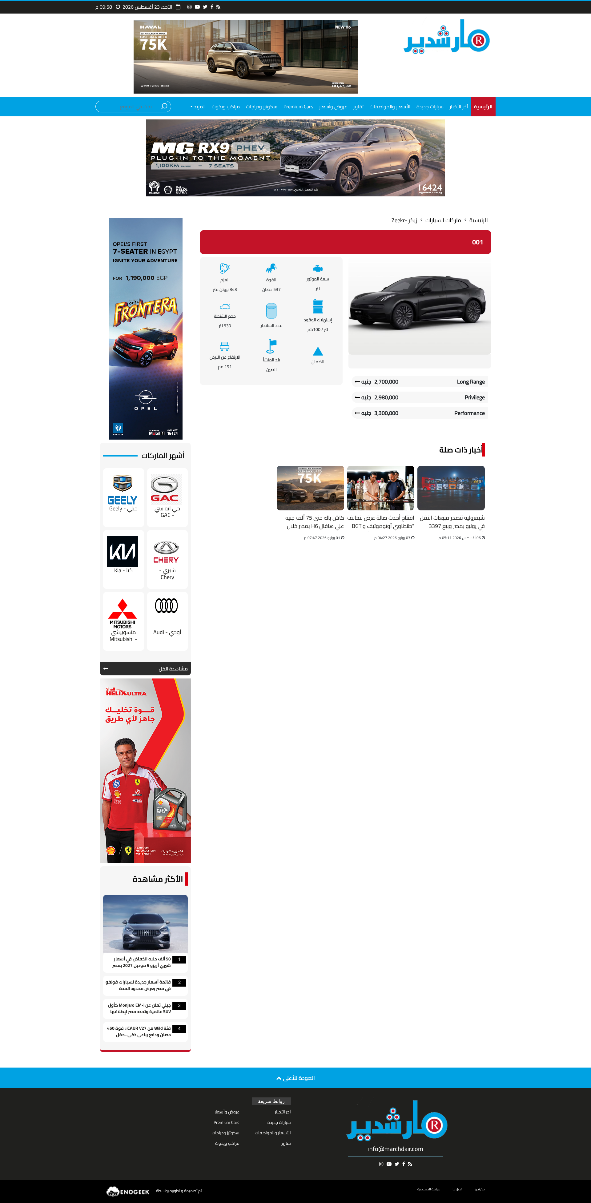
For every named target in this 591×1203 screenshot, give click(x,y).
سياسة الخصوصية (428, 1189)
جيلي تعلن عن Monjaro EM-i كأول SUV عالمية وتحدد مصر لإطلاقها (139, 1009)
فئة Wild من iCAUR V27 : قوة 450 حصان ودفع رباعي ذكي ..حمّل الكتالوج (139, 1032)
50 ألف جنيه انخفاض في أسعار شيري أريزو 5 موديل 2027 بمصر (141, 962)
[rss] (218, 7)
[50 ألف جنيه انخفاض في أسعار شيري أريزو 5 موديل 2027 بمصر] (145, 923)
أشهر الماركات (163, 455)
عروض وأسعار (333, 106)
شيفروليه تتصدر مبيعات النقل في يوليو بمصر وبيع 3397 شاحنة (452, 522)
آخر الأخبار (459, 106)
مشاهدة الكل (173, 668)
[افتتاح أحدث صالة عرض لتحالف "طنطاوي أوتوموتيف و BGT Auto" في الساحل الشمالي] (381, 488)
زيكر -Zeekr (404, 220)
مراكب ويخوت (226, 106)
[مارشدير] (445, 36)
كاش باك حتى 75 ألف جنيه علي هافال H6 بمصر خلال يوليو (314, 522)
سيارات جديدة (430, 106)
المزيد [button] (199, 106)
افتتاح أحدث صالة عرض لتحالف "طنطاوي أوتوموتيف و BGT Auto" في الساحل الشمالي (380, 522)
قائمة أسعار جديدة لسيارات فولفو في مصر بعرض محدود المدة (138, 985)
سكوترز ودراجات (261, 106)
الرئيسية (478, 220)
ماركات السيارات (443, 220)
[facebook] (212, 7)
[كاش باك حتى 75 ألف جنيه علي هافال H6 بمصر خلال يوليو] (310, 488)
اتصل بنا (457, 1189)
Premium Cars (298, 106)
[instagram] (189, 7)
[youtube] (197, 7)
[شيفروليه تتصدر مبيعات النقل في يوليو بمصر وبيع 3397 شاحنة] (451, 488)
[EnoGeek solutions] (128, 1191)
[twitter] (205, 7)
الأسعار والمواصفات (390, 106)
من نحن (480, 1189)
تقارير (358, 106)
